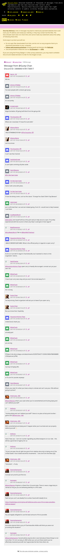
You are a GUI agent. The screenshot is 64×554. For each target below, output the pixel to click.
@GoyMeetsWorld (11, 232)
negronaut (13, 202)
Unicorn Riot (13, 3)
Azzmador (13, 480)
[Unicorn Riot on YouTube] (26, 15)
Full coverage (13, 12)
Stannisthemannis (16, 470)
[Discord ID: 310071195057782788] (7, 228)
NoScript (50, 47)
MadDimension (15, 227)
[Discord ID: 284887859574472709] (7, 75)
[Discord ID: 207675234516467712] (7, 203)
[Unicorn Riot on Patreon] (30, 15)
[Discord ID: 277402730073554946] (7, 262)
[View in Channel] (26, 76)
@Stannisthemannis (11, 538)
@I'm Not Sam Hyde (11, 175)
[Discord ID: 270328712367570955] (7, 160)
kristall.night (14, 106)
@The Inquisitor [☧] (27, 132)
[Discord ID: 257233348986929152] (7, 275)
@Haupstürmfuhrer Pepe (13, 266)
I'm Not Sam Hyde (16, 181)
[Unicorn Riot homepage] (4, 4)
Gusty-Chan (18, 62)
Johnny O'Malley (15, 85)
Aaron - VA (13, 74)
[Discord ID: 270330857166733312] (7, 296)
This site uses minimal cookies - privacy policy (33, 551)
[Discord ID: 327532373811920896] (7, 216)
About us (40, 12)
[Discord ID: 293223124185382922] (7, 128)
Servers (11, 19)
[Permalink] (29, 76)
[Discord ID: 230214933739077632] (7, 481)
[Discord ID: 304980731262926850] (7, 409)
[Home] (4, 19)
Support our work (27, 12)
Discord (8, 62)
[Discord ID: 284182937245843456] (7, 397)
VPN (42, 49)
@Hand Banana (10, 401)
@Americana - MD (18, 415)
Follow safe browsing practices (16, 47)
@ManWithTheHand (28, 232)
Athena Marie (14, 127)
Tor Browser (34, 49)
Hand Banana (14, 170)
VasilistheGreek (15, 159)
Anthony (13, 408)
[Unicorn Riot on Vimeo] (22, 15)
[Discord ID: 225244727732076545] (7, 118)
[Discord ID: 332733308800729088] (7, 471)
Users (19, 19)
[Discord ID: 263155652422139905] (7, 239)
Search (25, 19)
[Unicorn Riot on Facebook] (18, 15)
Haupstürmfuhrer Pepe (17, 238)
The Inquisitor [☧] (15, 117)
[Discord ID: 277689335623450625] (7, 107)
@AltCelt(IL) (8, 220)
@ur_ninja (12, 15)
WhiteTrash (13, 274)
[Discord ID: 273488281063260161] (7, 86)
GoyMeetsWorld (15, 215)
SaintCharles (14, 261)
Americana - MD (15, 396)
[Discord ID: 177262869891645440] (7, 182)
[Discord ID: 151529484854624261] (7, 171)
